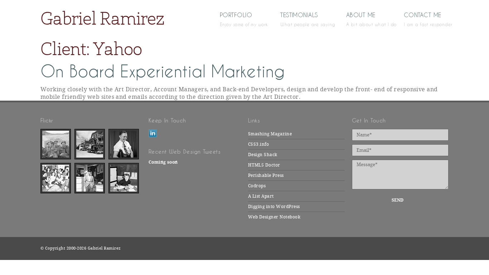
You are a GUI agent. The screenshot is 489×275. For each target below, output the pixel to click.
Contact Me (426, 19)
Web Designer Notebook (274, 216)
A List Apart (261, 196)
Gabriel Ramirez (102, 18)
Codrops (257, 185)
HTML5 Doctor (264, 165)
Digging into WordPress (274, 206)
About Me (364, 19)
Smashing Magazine (270, 133)
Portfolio (239, 19)
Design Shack (262, 154)
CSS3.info (258, 144)
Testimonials (302, 19)
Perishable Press (266, 175)
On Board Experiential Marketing (162, 71)
